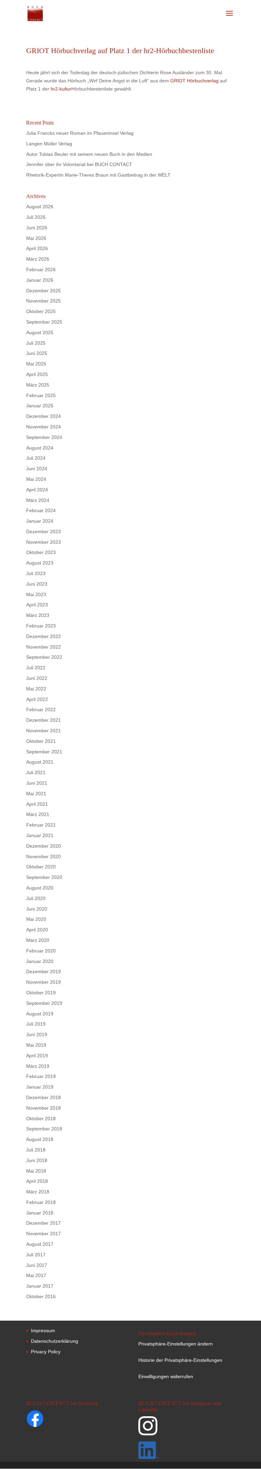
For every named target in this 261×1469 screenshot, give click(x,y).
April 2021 (37, 804)
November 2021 (43, 730)
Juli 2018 (36, 1150)
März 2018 (37, 1191)
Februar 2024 (41, 510)
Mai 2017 (36, 1275)
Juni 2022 (36, 678)
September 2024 (44, 437)
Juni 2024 (36, 468)
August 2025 (39, 332)
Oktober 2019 (41, 992)
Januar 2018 (39, 1212)
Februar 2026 (41, 269)
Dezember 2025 (43, 290)
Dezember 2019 (43, 971)
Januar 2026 (39, 280)
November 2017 (43, 1233)
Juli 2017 (36, 1254)
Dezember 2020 (43, 846)
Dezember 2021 (43, 720)
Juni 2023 (36, 584)
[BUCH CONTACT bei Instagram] (185, 1428)
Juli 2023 (36, 573)
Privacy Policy (45, 1351)
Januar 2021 (39, 835)
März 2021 (37, 814)
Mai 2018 (36, 1171)
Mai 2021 (36, 793)
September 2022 (44, 657)
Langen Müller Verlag (49, 143)
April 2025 (37, 374)
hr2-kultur (61, 89)
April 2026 (37, 248)
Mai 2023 (36, 594)
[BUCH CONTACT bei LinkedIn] (185, 1451)
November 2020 (43, 856)
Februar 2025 (41, 395)
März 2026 (37, 259)
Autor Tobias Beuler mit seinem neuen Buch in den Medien (89, 154)
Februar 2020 (41, 950)
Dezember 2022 (43, 636)
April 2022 (37, 699)
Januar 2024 (39, 521)
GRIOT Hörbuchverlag (194, 80)
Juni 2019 (36, 1034)
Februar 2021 (41, 825)
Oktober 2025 (41, 311)
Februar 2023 (41, 626)
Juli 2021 (36, 772)
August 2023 (39, 563)
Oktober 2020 (41, 866)
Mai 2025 (36, 363)
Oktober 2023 (41, 552)
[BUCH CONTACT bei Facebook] (48, 1420)
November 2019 (43, 982)
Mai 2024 (36, 479)
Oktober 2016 (41, 1296)
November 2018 (43, 1108)
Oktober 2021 (41, 741)
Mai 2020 (36, 919)
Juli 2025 (36, 343)
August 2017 (39, 1244)
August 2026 (39, 206)
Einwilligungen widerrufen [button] (165, 1376)
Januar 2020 (39, 961)
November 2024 (43, 426)
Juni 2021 (36, 783)
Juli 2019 (36, 1024)
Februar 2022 (41, 709)
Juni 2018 (36, 1160)
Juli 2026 (36, 217)
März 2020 (37, 940)
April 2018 (37, 1181)
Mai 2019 (36, 1045)
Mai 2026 (36, 238)
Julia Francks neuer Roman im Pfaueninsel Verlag (80, 133)
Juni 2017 (36, 1265)
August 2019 (39, 1013)
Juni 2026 (36, 227)
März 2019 (37, 1066)
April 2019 (37, 1055)
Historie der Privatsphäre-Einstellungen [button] (180, 1360)
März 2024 (37, 500)
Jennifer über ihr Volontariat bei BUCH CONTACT (79, 164)
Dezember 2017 (43, 1223)
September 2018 (44, 1128)
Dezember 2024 (43, 416)
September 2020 (44, 877)
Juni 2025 (36, 353)
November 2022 (43, 647)
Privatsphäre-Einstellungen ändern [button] (175, 1343)
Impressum (43, 1330)
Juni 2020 (36, 909)
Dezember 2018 (43, 1097)
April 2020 (37, 929)
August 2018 (39, 1139)
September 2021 (44, 751)
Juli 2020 (36, 898)
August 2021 (39, 762)
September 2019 (44, 1003)
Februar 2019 (41, 1076)
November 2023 (43, 542)
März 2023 (37, 615)
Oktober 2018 (41, 1118)
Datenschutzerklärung (54, 1341)
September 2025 (44, 322)
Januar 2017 (39, 1286)
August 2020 (39, 888)
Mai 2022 (36, 688)
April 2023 (37, 604)
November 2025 (43, 301)
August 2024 (39, 448)
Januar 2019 (39, 1087)
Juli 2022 (36, 667)
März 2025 (37, 385)
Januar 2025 (39, 405)
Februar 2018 (41, 1202)
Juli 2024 (36, 458)
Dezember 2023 (43, 531)
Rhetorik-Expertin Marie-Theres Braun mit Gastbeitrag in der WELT (98, 175)
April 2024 (37, 489)
